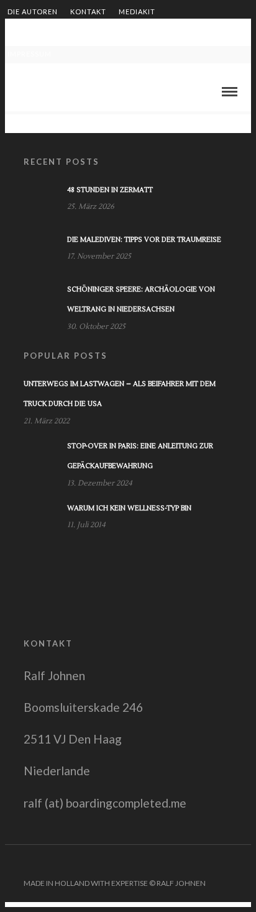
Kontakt (88, 11)
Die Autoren (32, 11)
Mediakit (137, 11)
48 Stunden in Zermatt (110, 190)
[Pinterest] (227, 863)
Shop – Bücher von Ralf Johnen (157, 33)
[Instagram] (243, 863)
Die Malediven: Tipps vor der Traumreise (144, 239)
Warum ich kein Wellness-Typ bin (129, 508)
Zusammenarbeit (42, 33)
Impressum (29, 54)
